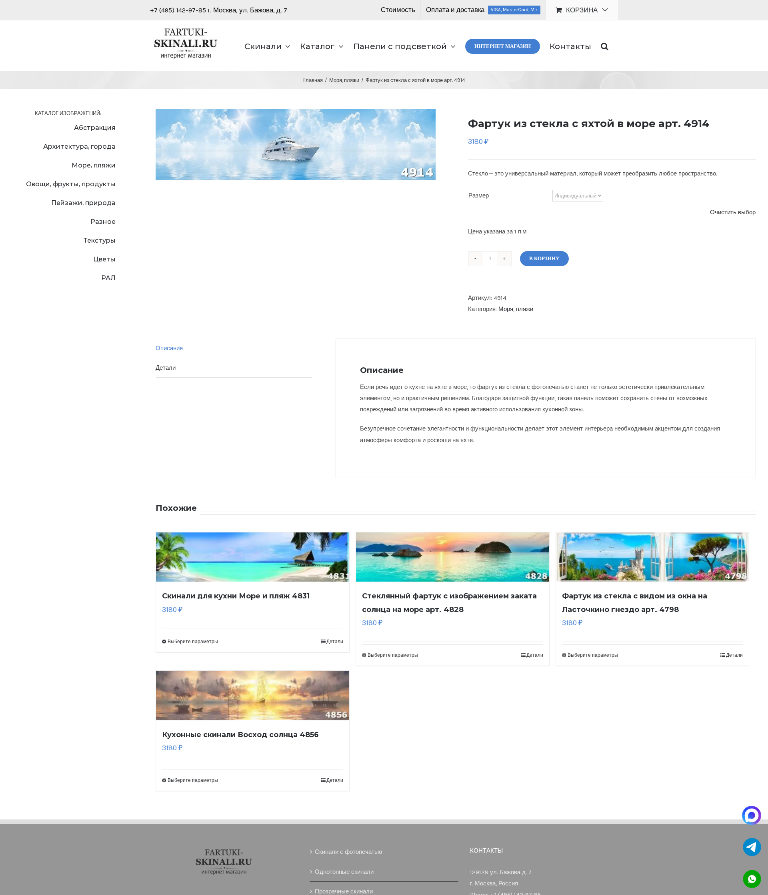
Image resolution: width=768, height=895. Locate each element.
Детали (334, 641)
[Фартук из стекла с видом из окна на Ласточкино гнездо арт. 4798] (652, 557)
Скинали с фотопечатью (348, 851)
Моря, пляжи (515, 309)
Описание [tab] (169, 348)
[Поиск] (604, 45)
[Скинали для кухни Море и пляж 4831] (252, 557)
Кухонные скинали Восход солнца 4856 (240, 734)
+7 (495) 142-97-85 (179, 10)
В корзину (544, 258)
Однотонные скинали (344, 871)
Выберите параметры (193, 641)
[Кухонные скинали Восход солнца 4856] (252, 695)
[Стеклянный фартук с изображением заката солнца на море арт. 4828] (452, 557)
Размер (478, 195)
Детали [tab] (166, 367)
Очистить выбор (733, 212)
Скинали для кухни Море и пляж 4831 (236, 596)
